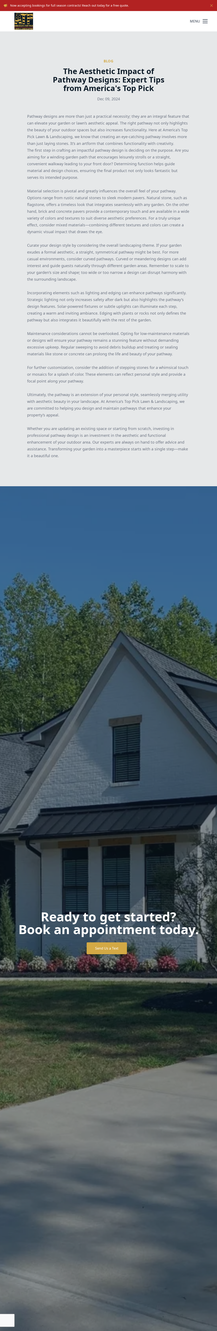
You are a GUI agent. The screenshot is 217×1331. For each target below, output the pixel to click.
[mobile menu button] (205, 21)
